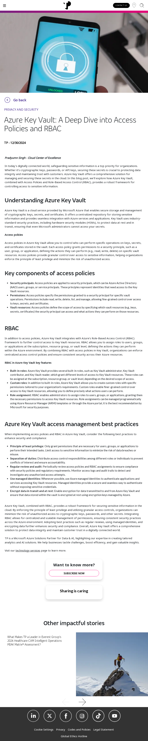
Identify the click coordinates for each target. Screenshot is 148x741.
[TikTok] (98, 716)
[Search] (141, 5)
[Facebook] (66, 716)
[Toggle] (4, 5)
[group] (74, 701)
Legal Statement (103, 729)
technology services (28, 550)
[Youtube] (114, 716)
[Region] (134, 5)
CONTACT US (121, 5)
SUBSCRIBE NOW (74, 573)
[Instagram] (82, 716)
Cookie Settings (43, 729)
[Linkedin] (33, 716)
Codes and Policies (79, 729)
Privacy (60, 729)
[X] (49, 716)
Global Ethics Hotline (74, 736)
